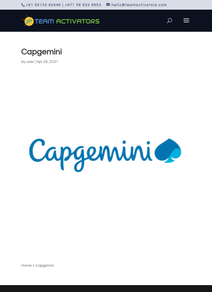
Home (26, 265)
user (30, 62)
